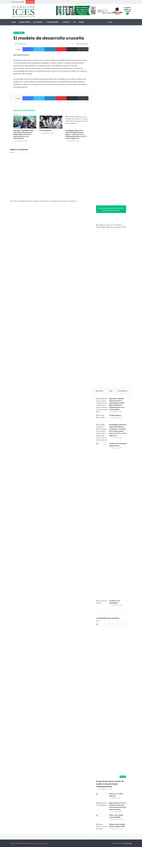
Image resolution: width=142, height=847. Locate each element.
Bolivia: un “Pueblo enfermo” (116, 795)
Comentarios (122, 391)
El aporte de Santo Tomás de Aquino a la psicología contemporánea (110, 784)
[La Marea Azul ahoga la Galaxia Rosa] (101, 520)
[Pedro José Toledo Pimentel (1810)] (101, 818)
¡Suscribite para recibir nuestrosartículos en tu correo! (111, 209)
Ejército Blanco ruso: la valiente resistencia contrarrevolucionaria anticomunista (117, 806)
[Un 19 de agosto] (50, 122)
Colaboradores (52, 22)
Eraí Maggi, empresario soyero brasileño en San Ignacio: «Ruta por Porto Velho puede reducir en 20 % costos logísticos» (76, 134)
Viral (110, 391)
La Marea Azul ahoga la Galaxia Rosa (118, 444)
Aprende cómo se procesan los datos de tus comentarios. (58, 201)
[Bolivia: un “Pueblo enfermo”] (101, 796)
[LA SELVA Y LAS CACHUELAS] (101, 604)
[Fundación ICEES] (29, 11)
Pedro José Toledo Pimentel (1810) (116, 816)
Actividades (37, 22)
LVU (74, 22)
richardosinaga (127, 843)
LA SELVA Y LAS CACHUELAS (114, 602)
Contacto (66, 22)
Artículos (16, 33)
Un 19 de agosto (45, 130)
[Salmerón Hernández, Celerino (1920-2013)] (101, 827)
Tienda (81, 22)
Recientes (99, 391)
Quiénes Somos (24, 22)
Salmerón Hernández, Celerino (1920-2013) (117, 825)
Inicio (14, 22)
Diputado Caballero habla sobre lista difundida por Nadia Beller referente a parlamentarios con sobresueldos (23, 134)
